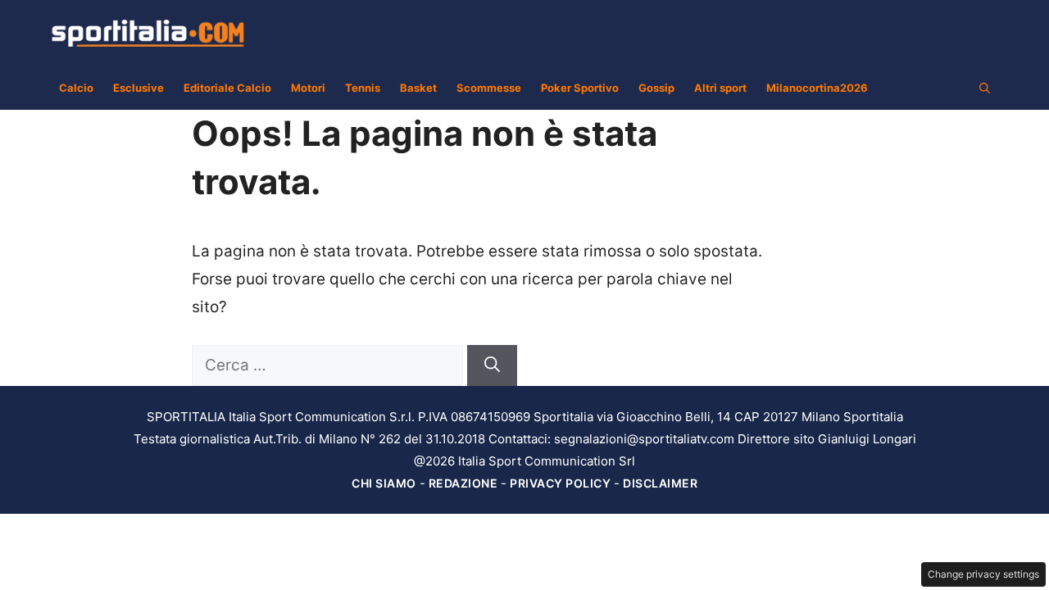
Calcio (76, 87)
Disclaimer (660, 483)
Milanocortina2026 (817, 87)
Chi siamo (384, 483)
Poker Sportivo (580, 87)
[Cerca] (492, 366)
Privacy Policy (560, 483)
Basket (418, 87)
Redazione (463, 483)
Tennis (362, 87)
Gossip (656, 87)
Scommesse (488, 87)
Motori (308, 87)
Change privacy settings (983, 574)
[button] (985, 88)
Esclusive (138, 87)
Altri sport (720, 87)
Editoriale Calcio (227, 87)
